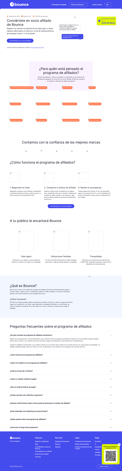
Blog (36, 444)
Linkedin (97, 452)
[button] (20, 41)
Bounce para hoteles (42, 454)
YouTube (98, 455)
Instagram (98, 447)
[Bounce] (19, 4)
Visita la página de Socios (37, 47)
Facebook (98, 441)
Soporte (57, 444)
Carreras (38, 457)
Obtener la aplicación (42, 441)
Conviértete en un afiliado (43, 451)
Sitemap (57, 447)
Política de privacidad (82, 444)
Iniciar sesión (97, 4)
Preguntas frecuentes (62, 441)
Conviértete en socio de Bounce (43, 447)
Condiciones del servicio (83, 441)
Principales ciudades (59, 4)
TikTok (97, 449)
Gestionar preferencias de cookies (83, 447)
